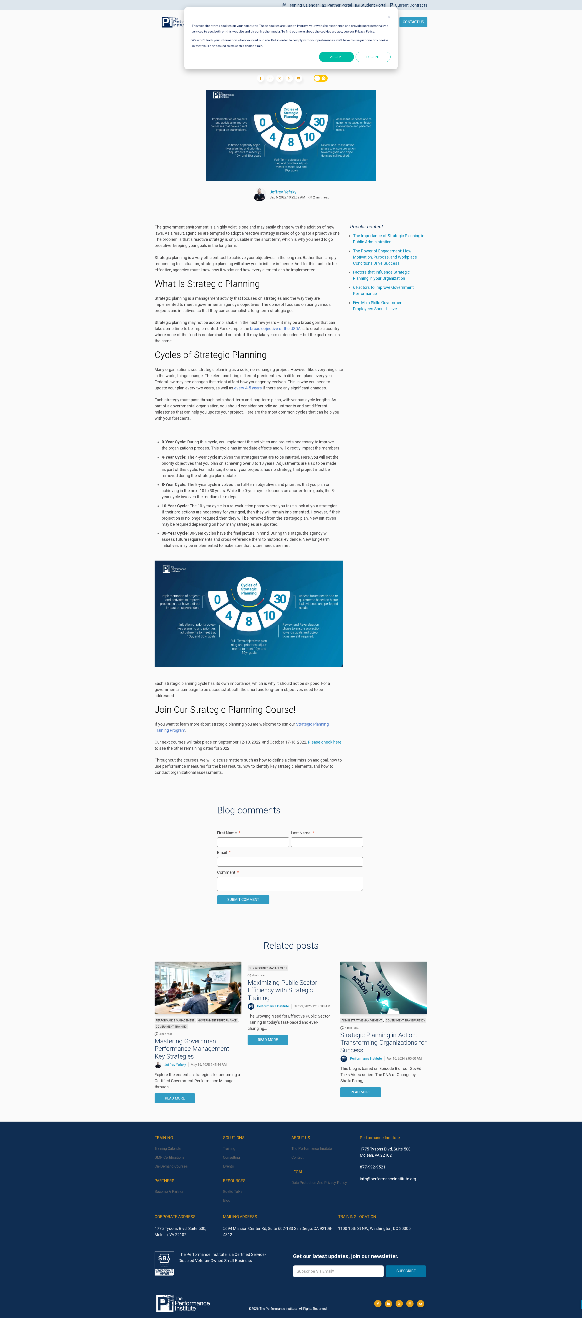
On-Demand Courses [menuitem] (171, 1166)
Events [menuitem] (228, 1166)
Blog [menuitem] (226, 1200)
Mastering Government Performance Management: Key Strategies (193, 1048)
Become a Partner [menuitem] (169, 1191)
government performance (217, 1020)
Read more (175, 1098)
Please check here (324, 742)
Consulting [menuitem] (231, 1157)
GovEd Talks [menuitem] (233, 1191)
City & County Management (268, 968)
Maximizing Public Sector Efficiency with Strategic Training (282, 990)
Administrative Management (361, 1020)
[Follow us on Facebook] (420, 1303)
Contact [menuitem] (297, 1157)
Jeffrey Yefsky (283, 192)
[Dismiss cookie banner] (389, 17)
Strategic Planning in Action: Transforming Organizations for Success (383, 1042)
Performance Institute (273, 1006)
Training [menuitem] (229, 1148)
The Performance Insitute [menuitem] (311, 1148)
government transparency (405, 1020)
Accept (336, 57)
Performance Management (175, 1020)
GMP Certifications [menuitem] (170, 1157)
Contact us (413, 22)
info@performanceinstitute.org (388, 1178)
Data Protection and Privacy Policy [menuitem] (319, 1183)
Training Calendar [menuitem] (168, 1148)
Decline (373, 57)
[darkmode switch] (321, 78)
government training (171, 1026)
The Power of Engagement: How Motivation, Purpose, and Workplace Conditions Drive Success (385, 257)
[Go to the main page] (178, 22)
